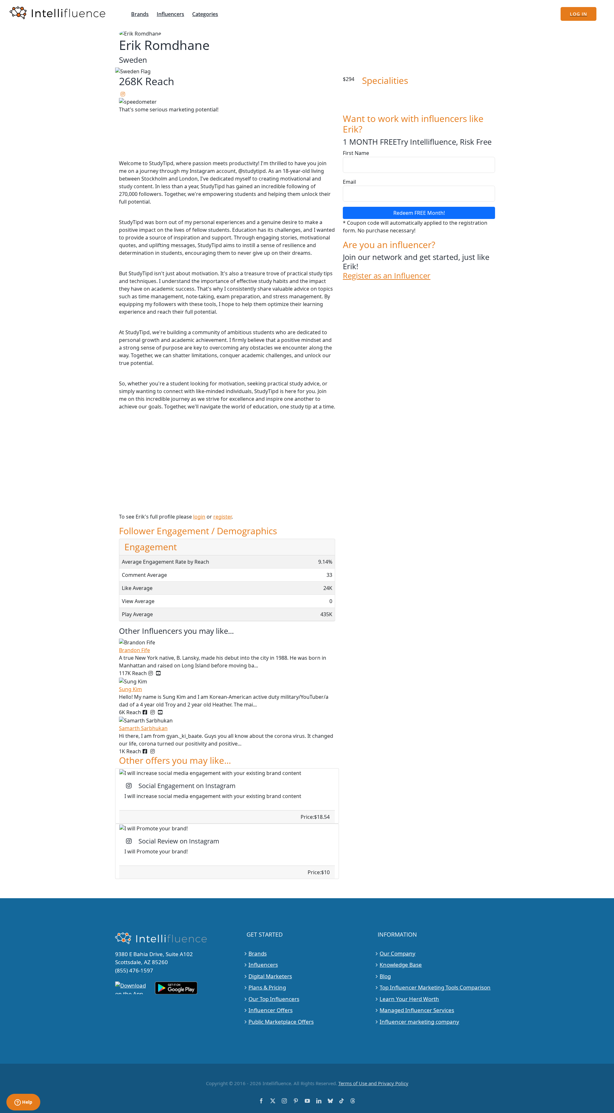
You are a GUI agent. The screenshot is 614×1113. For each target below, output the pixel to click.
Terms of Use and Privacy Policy (373, 1083)
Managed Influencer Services (417, 1010)
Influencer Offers (270, 1010)
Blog (385, 976)
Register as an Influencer (386, 275)
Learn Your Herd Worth (409, 999)
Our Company (397, 953)
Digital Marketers (270, 976)
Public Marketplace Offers (281, 1021)
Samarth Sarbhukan (143, 728)
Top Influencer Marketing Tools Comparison (435, 987)
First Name (356, 153)
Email (349, 181)
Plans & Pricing (267, 987)
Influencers (263, 964)
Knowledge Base (401, 964)
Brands (257, 953)
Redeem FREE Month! (419, 212)
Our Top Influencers (273, 999)
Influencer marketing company (419, 1021)
